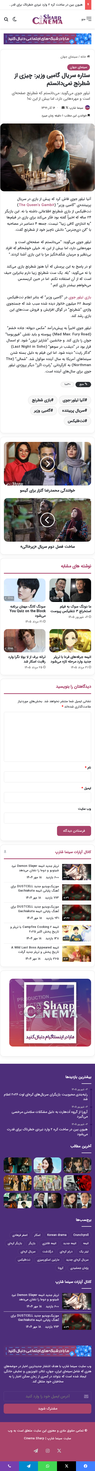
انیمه (86, 1243)
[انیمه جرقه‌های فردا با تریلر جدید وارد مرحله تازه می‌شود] (70, 640)
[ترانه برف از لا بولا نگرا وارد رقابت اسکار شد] (25, 640)
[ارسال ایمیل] (63, 108)
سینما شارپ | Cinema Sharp (43, 1438)
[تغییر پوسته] (14, 20)
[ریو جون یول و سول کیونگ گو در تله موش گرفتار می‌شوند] (18, 1201)
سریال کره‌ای (28, 1251)
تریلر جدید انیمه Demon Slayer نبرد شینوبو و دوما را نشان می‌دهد (35, 868)
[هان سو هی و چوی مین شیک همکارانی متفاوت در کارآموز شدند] (77, 1201)
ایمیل (86, 788)
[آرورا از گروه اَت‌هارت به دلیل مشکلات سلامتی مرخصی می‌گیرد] (48, 1165)
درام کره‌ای (66, 1251)
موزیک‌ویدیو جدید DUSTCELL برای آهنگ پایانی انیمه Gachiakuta (35, 888)
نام (88, 767)
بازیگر (32, 1243)
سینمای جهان (69, 56)
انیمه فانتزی (49, 1243)
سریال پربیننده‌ (73, 411)
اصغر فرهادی (20, 1235)
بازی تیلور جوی (79, 297)
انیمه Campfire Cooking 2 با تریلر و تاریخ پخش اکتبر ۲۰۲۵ (34, 929)
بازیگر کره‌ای (15, 1243)
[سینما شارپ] (47, 38)
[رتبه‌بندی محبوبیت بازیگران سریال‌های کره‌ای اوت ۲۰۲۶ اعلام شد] (77, 1165)
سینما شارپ (76, 108)
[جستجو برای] (6, 20)
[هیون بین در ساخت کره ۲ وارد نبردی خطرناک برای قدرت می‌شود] (18, 1165)
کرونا (60, 1268)
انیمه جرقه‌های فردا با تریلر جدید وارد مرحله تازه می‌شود (71, 659)
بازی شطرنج (41, 400)
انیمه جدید (69, 1243)
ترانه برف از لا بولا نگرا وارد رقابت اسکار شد (27, 659)
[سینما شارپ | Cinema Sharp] (47, 19)
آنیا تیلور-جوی (74, 400)
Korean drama (56, 1235)
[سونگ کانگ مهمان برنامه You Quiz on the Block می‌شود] (25, 590)
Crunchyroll (81, 1235)
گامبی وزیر (42, 411)
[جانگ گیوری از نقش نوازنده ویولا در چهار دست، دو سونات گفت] (18, 1183)
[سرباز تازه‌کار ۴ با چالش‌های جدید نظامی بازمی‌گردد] (48, 1183)
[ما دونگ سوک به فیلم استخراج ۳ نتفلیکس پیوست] (70, 590)
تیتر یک (84, 1251)
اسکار (37, 1235)
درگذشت (47, 1251)
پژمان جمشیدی (79, 1268)
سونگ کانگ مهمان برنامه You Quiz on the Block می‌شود (28, 611)
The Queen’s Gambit (36, 205)
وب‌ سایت (84, 808)
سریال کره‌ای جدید (77, 1259)
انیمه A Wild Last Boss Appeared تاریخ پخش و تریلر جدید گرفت (35, 950)
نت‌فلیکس (76, 421)
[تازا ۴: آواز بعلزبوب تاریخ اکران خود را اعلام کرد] (77, 1183)
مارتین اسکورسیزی (48, 1259)
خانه (83, 56)
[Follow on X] (66, 108)
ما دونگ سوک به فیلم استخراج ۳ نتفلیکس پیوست (70, 609)
